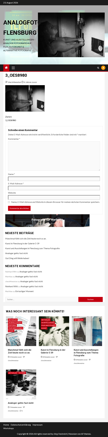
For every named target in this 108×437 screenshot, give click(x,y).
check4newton (14, 82)
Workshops (8, 428)
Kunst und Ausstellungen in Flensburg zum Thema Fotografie (32, 248)
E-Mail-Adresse (16, 183)
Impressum (38, 424)
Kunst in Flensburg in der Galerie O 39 (22, 243)
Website (12, 192)
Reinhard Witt (11, 286)
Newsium (72, 434)
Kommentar (14, 139)
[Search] (98, 67)
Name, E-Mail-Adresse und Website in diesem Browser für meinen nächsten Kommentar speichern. (55, 202)
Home (6, 424)
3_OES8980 (10, 118)
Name (11, 174)
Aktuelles (13, 320)
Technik (22, 373)
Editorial (12, 325)
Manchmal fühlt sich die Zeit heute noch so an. (25, 238)
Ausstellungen (15, 323)
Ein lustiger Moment (24, 291)
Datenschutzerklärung (21, 424)
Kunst (11, 331)
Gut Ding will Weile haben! (17, 258)
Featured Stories (16, 328)
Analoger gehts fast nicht (16, 253)
